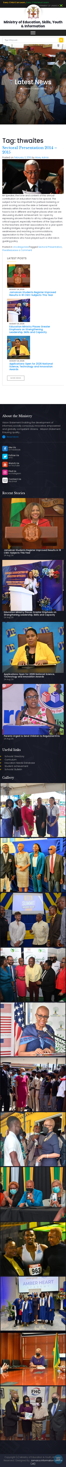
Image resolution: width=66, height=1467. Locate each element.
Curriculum (11, 759)
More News (15, 378)
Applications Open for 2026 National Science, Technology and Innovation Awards (31, 366)
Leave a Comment (22, 250)
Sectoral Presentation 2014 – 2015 (29, 149)
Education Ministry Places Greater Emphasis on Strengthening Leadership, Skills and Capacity (29, 329)
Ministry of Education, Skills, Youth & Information (33, 24)
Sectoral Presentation (50, 246)
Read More (12, 436)
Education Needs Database (20, 762)
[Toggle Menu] (33, 32)
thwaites (7, 250)
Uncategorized (21, 246)
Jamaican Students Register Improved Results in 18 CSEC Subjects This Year (32, 294)
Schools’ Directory (14, 756)
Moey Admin (42, 157)
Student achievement (16, 766)
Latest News (39, 88)
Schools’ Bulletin (13, 769)
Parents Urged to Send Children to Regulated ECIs (32, 736)
